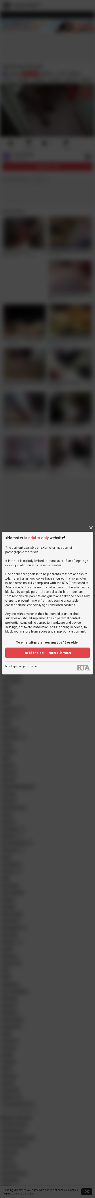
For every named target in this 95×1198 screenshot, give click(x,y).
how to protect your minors (21, 666)
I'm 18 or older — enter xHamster (47, 653)
